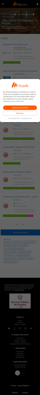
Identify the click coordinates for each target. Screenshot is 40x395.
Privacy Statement (14, 118)
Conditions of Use (26, 118)
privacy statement (17, 101)
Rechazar (20, 113)
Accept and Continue (20, 108)
